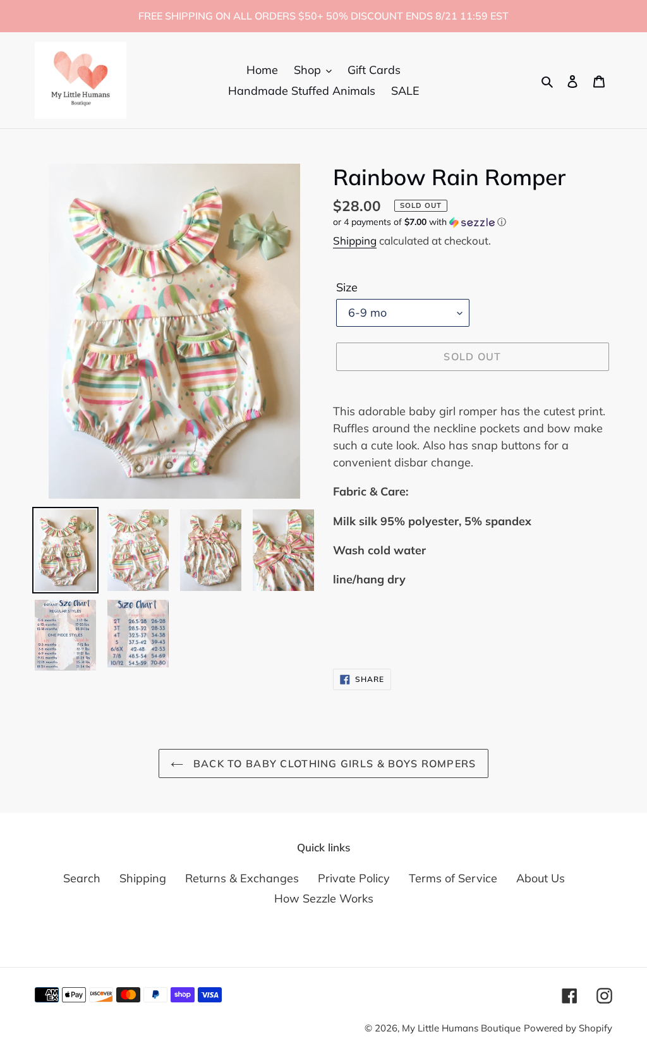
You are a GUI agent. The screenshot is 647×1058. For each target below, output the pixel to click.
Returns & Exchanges (242, 878)
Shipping (355, 240)
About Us (540, 878)
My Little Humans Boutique (461, 1028)
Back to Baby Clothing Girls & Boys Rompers (333, 763)
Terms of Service (453, 878)
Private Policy (354, 878)
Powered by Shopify (568, 1028)
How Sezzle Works (323, 898)
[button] (419, 222)
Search (81, 878)
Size (347, 287)
